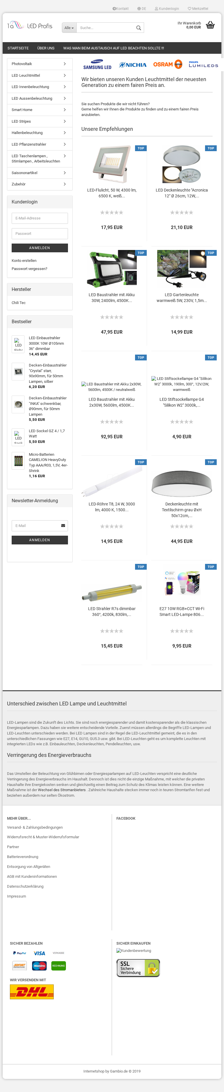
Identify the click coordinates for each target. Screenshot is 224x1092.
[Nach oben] (208, 1083)
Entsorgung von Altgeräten (28, 866)
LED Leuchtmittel (26, 75)
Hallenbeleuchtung (27, 133)
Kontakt (122, 9)
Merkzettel (199, 9)
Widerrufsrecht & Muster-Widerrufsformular (43, 837)
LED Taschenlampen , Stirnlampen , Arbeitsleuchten (36, 159)
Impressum (16, 896)
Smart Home (22, 110)
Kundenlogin (168, 9)
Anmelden (39, 248)
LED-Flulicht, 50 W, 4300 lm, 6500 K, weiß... (111, 193)
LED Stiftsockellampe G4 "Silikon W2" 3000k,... (182, 402)
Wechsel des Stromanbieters (62, 790)
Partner (13, 847)
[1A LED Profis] (30, 24)
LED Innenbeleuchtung (30, 87)
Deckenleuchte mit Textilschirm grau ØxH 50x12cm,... (182, 510)
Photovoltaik (22, 64)
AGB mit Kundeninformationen (32, 876)
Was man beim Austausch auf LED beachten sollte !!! (113, 48)
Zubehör (18, 184)
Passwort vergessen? (29, 269)
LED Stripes (21, 121)
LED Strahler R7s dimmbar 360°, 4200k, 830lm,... (112, 611)
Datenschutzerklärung (25, 886)
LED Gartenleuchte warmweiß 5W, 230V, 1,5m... (182, 297)
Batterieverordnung (22, 857)
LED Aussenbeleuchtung (32, 98)
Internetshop (93, 1071)
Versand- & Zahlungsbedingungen (35, 827)
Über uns (46, 48)
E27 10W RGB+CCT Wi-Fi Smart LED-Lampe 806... (182, 611)
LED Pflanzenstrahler (29, 144)
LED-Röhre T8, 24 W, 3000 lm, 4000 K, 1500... (112, 507)
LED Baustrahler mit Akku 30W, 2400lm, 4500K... (112, 297)
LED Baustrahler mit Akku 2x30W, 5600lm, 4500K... (112, 402)
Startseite (18, 48)
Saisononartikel (24, 173)
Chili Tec (19, 303)
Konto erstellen (24, 260)
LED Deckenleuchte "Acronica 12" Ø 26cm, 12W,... (182, 193)
